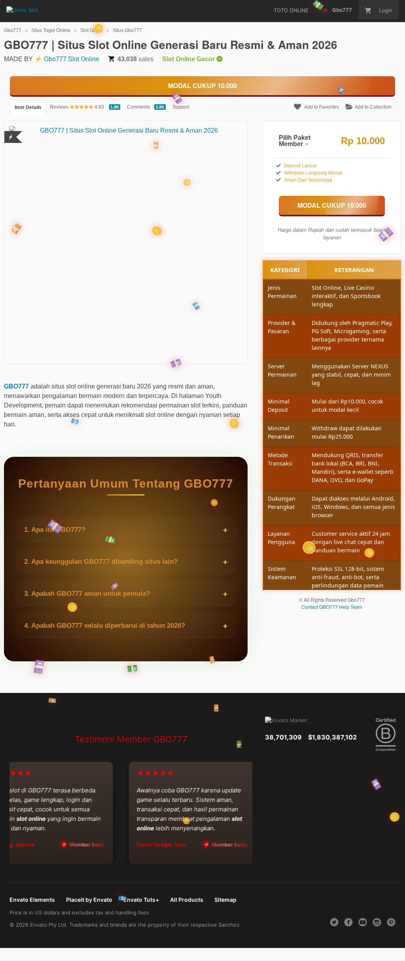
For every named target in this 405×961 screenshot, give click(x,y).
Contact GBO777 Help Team (331, 606)
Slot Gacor (91, 30)
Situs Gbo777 (127, 30)
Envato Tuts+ (141, 899)
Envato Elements (32, 899)
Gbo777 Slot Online (71, 59)
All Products (186, 899)
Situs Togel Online (50, 30)
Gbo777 (12, 30)
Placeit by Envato (89, 899)
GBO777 (16, 386)
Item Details (28, 107)
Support (180, 107)
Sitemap (225, 899)
